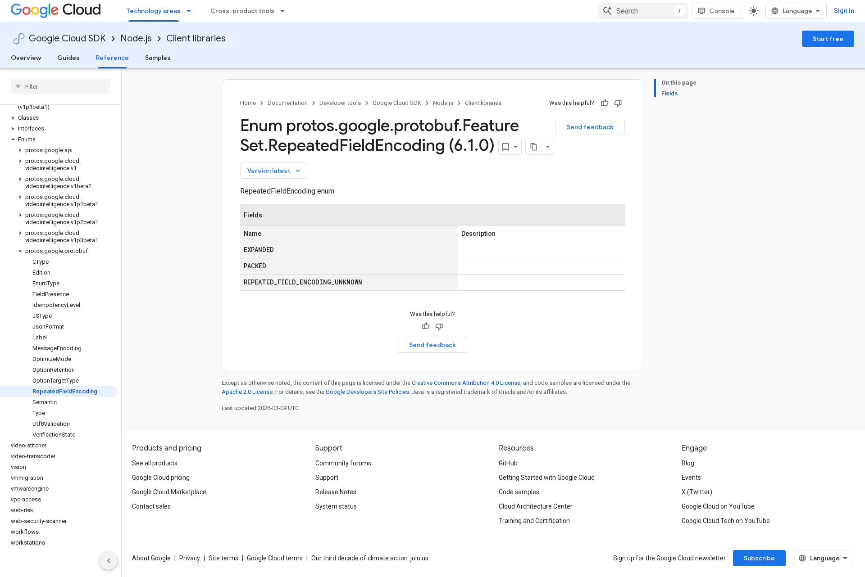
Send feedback (590, 127)
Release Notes (335, 492)
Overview (26, 58)
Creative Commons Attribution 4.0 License (466, 382)
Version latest (274, 171)
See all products (155, 463)
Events (691, 477)
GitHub (508, 463)
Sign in (844, 10)
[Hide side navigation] (109, 561)
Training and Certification (534, 520)
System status (336, 506)
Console (722, 11)
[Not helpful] (618, 103)
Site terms (223, 558)
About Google (151, 558)
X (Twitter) (697, 492)
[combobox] (643, 11)
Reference (112, 58)
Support (326, 477)
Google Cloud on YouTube (718, 506)
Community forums (343, 463)
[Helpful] (604, 103)
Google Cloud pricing (161, 477)
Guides (68, 58)
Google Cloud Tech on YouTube (726, 520)
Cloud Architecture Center (536, 506)
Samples (158, 58)
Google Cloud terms (275, 558)
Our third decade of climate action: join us (369, 558)
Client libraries (196, 38)
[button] (59, 118)
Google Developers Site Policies (367, 391)
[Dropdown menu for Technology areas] (191, 11)
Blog (688, 463)
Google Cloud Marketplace (169, 492)
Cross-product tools (242, 11)
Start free (828, 39)
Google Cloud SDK (67, 38)
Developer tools (340, 102)
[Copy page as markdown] (534, 146)
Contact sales (151, 506)
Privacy (189, 558)
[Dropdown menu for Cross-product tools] (285, 11)
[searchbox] (60, 86)
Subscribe (759, 558)
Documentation (288, 102)
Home (248, 102)
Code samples (519, 492)
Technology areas (154, 11)
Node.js (136, 38)
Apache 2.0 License (247, 391)
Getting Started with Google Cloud (547, 477)
